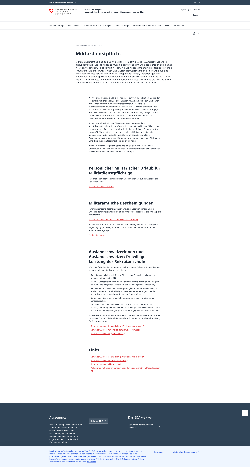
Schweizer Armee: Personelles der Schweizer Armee (112, 219)
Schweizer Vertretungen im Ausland (141, 426)
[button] (57, 25)
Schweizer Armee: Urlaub (100, 186)
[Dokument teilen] (199, 33)
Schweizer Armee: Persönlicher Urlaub (108, 360)
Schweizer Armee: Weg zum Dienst (107, 333)
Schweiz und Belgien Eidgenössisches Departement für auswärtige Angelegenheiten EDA (113, 10)
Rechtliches (91, 461)
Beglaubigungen (96, 235)
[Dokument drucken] (194, 33)
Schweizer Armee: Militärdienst (105, 364)
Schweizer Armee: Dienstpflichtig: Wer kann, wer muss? (116, 326)
